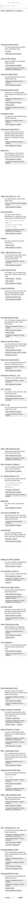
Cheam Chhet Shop (7, 288)
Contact (13, 2)
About (9, 2)
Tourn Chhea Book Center (10, 624)
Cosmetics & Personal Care (13, 297)
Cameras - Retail (10, 724)
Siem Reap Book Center (9, 688)
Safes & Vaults (10, 281)
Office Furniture (10, 245)
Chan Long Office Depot (9, 74)
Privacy (18, 2)
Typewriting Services (11, 355)
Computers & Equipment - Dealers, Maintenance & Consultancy (15, 68)
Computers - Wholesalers (12, 490)
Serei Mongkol (6, 530)
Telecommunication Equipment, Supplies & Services (14, 597)
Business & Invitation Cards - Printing (16, 352)
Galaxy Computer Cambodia (11, 709)
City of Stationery (7, 642)
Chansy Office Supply (8, 59)
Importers (8, 582)
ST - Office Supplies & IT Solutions (13, 476)
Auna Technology (7, 212)
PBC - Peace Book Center (10, 751)
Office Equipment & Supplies (13, 54)
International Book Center (9, 90)
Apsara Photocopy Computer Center (13, 729)
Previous (7, 897)
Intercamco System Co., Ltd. (10, 375)
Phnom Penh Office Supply (10, 587)
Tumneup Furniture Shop (9, 44)
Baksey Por (5, 150)
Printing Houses (10, 637)
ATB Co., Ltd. (5, 405)
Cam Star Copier (6, 607)
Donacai (4, 238)
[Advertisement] (14, 29)
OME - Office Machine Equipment (12, 449)
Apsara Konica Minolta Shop (10, 770)
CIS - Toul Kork (6, 389)
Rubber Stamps (10, 105)
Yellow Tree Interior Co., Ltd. (10, 196)
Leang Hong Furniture (8, 270)
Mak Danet (4, 501)
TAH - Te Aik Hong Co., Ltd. (10, 828)
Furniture (8, 51)
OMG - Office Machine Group (11, 252)
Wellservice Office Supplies (10, 559)
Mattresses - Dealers (11, 539)
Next (21, 897)
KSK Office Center (7, 114)
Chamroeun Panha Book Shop (11, 129)
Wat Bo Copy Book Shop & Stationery (14, 341)
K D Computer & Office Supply (11, 571)
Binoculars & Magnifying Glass (14, 868)
